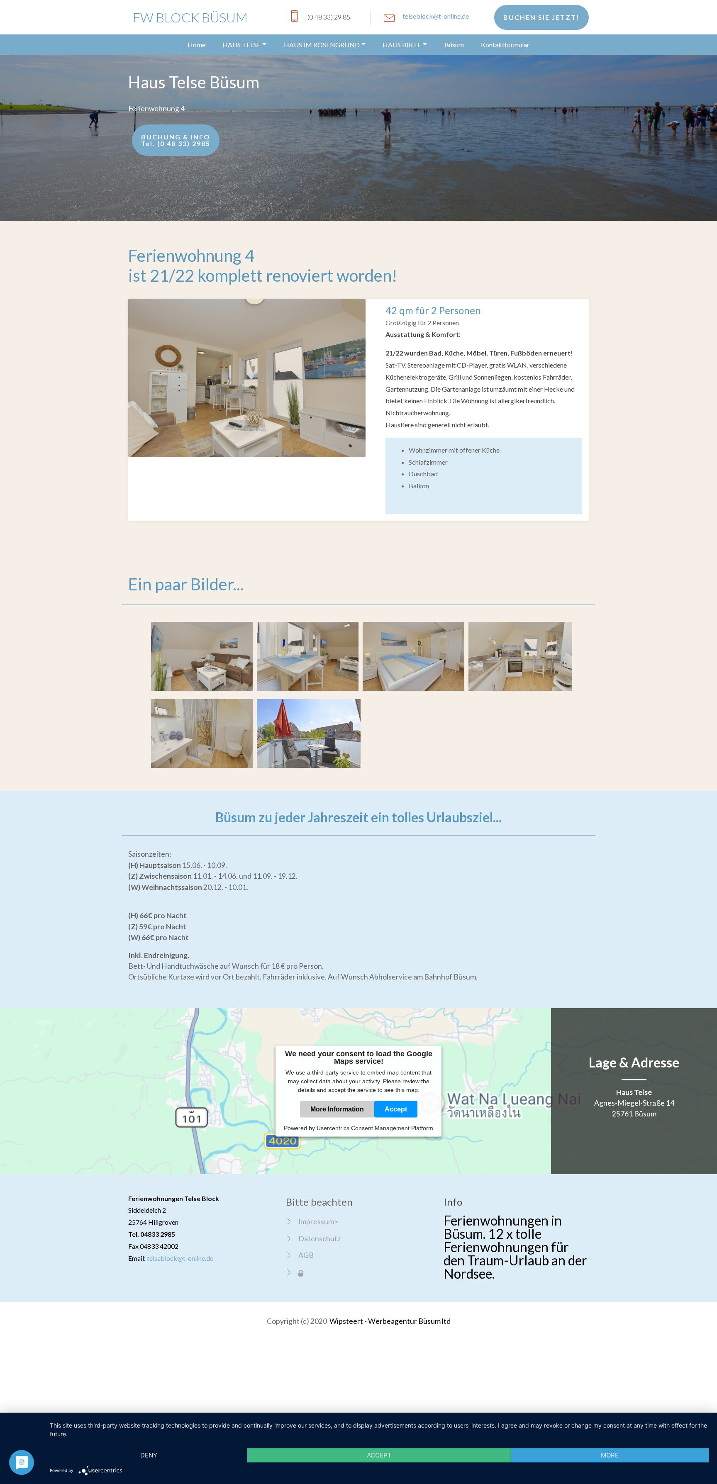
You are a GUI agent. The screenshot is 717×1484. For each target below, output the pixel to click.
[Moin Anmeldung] (300, 1272)
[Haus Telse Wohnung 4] (247, 377)
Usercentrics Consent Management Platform (375, 1127)
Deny (148, 1455)
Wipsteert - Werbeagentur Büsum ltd (390, 1321)
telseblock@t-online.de (435, 16)
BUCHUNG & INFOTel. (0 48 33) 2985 (175, 140)
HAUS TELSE (241, 45)
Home (196, 45)
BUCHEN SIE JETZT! (541, 17)
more (610, 1455)
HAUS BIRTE (402, 45)
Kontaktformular (505, 45)
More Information (337, 1108)
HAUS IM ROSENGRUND (322, 45)
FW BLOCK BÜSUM (190, 17)
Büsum (454, 45)
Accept (396, 1108)
